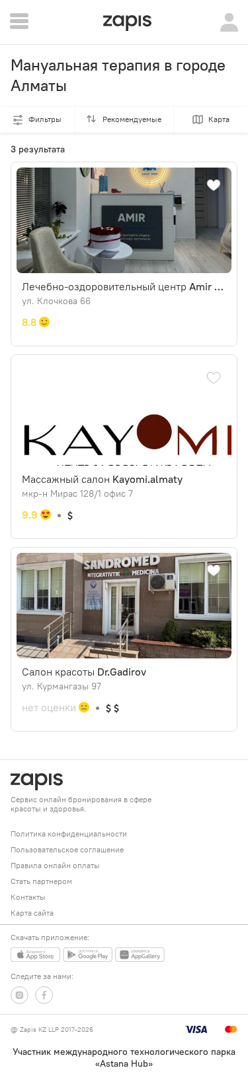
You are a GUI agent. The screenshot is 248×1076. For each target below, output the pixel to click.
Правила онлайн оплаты (55, 865)
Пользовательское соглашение (67, 849)
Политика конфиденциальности (69, 834)
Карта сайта (32, 913)
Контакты (28, 897)
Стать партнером (41, 881)
